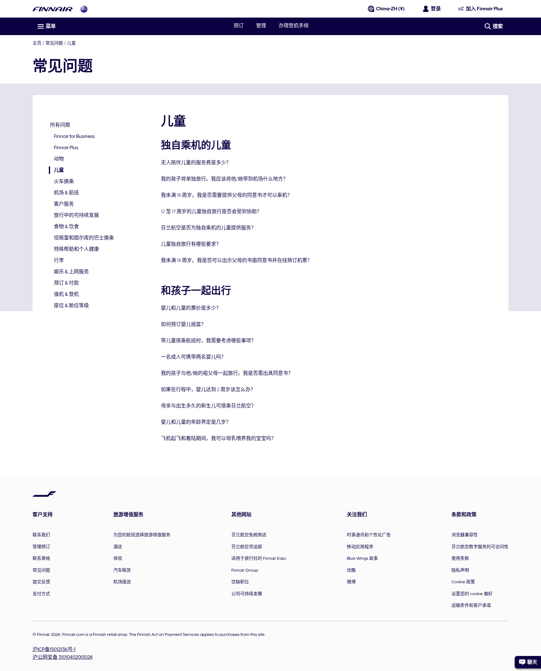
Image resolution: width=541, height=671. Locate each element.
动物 (59, 159)
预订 (239, 26)
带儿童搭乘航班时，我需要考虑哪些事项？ (208, 340)
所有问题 (60, 125)
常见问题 (54, 42)
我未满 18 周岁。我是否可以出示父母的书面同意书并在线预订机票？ (236, 260)
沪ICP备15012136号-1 (54, 649)
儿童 (56, 170)
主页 (37, 42)
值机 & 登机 (66, 294)
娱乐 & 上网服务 (71, 272)
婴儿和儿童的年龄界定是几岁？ (196, 422)
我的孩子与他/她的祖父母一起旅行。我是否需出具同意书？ (227, 373)
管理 (261, 26)
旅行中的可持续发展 (76, 215)
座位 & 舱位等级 (71, 305)
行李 (59, 260)
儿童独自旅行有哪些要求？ (191, 244)
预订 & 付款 (66, 283)
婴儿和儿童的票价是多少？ (191, 308)
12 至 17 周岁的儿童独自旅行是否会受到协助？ (211, 211)
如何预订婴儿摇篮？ (183, 324)
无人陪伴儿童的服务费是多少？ (196, 162)
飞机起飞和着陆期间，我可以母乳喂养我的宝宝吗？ (218, 438)
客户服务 (64, 204)
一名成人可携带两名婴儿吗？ (193, 357)
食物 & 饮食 (66, 226)
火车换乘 (64, 181)
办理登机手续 (294, 26)
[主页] (53, 9)
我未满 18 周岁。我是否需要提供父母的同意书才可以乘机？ (226, 195)
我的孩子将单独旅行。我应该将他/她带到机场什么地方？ (224, 179)
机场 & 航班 (66, 193)
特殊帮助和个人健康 (76, 249)
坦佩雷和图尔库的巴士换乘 (84, 238)
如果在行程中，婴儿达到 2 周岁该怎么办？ (208, 389)
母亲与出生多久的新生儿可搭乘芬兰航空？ (208, 406)
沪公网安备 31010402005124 (63, 657)
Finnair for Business (74, 136)
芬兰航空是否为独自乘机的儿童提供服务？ (208, 228)
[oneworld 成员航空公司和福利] (84, 9)
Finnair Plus (66, 147)
